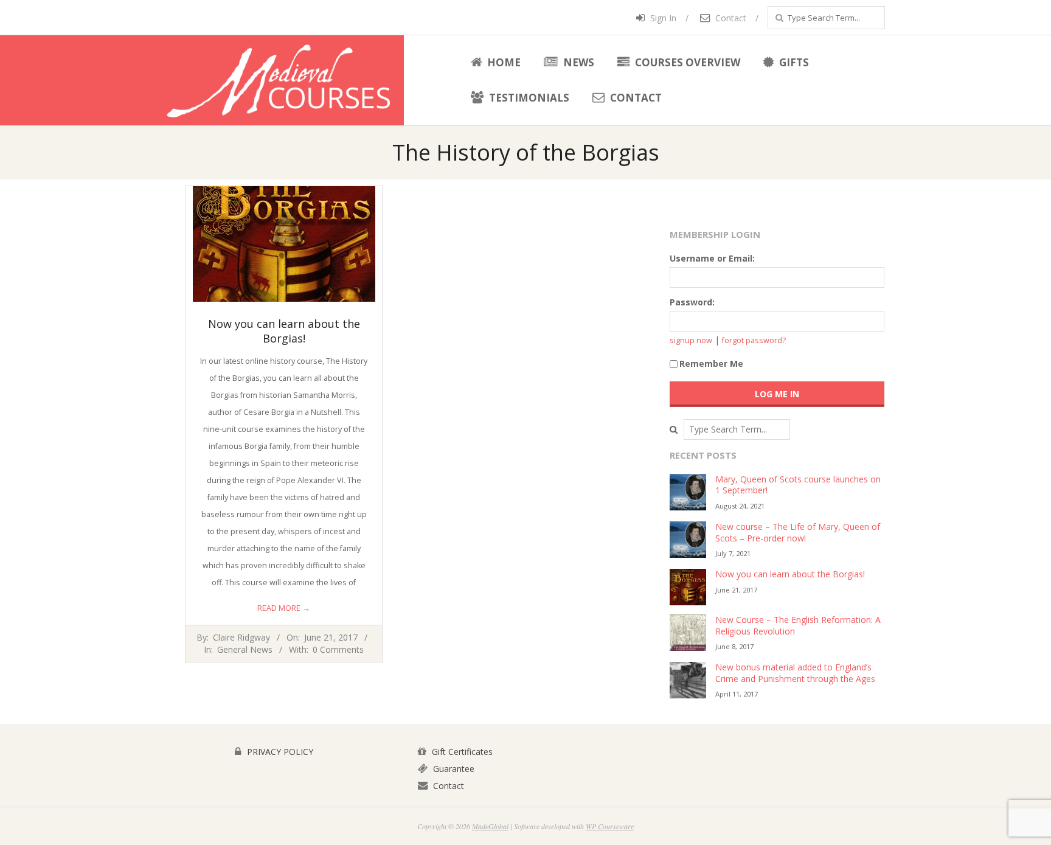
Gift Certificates (461, 751)
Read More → (283, 608)
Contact (729, 18)
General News (244, 649)
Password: (692, 302)
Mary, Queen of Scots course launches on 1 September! (798, 484)
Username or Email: (712, 258)
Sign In (662, 18)
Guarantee (452, 768)
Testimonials (528, 98)
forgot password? (754, 340)
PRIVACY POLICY (279, 751)
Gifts (793, 62)
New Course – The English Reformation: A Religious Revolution (798, 625)
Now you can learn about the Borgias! (284, 331)
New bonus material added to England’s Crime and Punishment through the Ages (795, 672)
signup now (691, 340)
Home (503, 62)
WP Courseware (610, 826)
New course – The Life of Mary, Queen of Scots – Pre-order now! (797, 532)
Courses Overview (686, 62)
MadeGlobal (490, 826)
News (577, 62)
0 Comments (338, 649)
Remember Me (711, 363)
